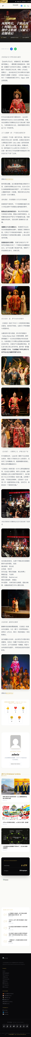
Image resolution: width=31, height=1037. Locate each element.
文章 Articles (5, 977)
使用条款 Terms (6, 1003)
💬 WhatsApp (5, 1014)
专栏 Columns (6, 975)
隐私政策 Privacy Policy (8, 1001)
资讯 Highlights (6, 973)
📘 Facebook (5, 1012)
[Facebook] (21, 5)
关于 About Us (6, 985)
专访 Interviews (6, 979)
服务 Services (5, 983)
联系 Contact (5, 987)
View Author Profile (15, 764)
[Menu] (3, 6)
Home (2, 18)
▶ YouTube (5, 1010)
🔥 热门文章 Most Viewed (8, 993)
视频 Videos (5, 981)
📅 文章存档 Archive (7, 995)
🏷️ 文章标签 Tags (6, 997)
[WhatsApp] (24, 5)
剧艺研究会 (9, 179)
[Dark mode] (28, 5)
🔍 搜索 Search (6, 999)
